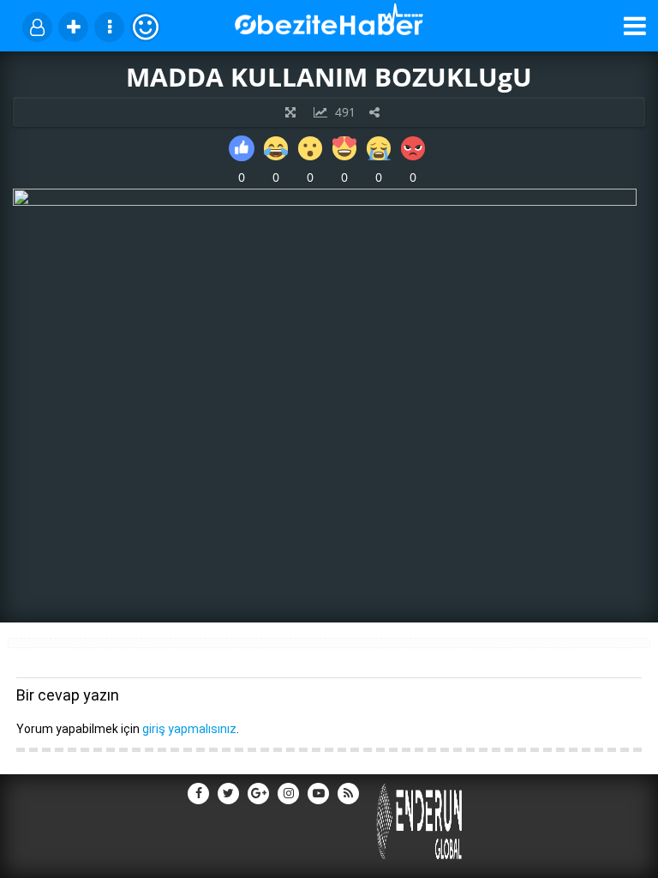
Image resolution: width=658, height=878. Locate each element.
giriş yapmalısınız (189, 729)
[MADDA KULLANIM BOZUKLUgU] (325, 201)
